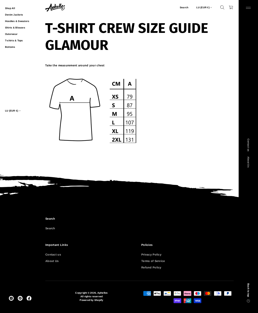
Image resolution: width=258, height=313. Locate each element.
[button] (222, 7)
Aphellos (102, 292)
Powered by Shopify (91, 300)
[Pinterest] (20, 298)
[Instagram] (11, 298)
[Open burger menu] (248, 7)
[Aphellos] (55, 7)
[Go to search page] (222, 7)
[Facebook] (29, 298)
